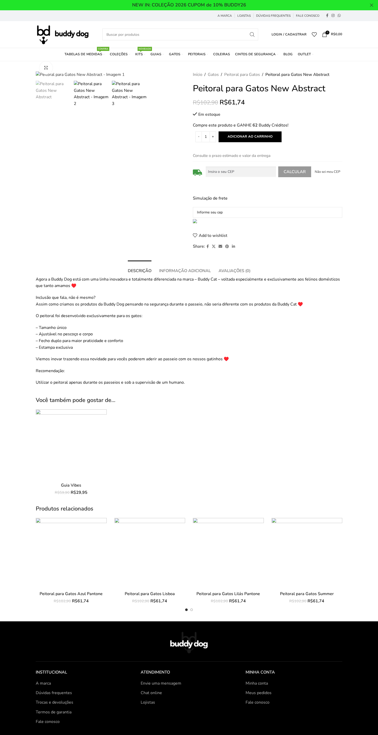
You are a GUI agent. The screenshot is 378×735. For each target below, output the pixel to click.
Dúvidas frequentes (54, 693)
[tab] (139, 268)
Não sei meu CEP (327, 171)
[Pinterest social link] (227, 246)
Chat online (151, 693)
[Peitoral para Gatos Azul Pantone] (71, 553)
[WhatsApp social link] (339, 15)
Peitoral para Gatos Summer (307, 594)
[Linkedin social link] (233, 246)
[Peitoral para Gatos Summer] (307, 553)
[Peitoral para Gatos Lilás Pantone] (228, 553)
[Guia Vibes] (71, 444)
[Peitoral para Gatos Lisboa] (149, 553)
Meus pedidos (259, 693)
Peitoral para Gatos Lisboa (150, 594)
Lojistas (148, 702)
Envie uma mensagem (161, 683)
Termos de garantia (53, 712)
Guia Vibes (71, 485)
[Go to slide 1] (186, 609)
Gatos (213, 74)
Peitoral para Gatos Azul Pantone (71, 594)
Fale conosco (48, 721)
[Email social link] (220, 246)
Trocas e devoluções (54, 702)
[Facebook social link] (327, 15)
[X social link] (213, 246)
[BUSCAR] (252, 34)
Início (197, 74)
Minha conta (257, 683)
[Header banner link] (181, 5)
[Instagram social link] (333, 15)
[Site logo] (62, 34)
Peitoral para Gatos (242, 74)
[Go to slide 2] (191, 609)
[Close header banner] (371, 5)
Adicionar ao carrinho (250, 136)
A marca (43, 683)
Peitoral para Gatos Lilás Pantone (228, 594)
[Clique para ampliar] (46, 67)
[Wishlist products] (314, 34)
